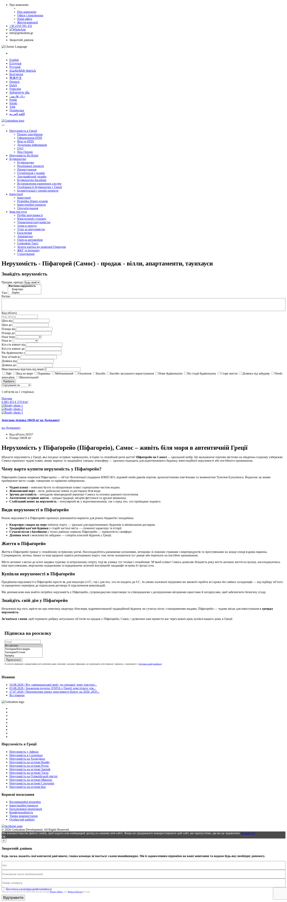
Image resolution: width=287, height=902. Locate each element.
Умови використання (23, 816)
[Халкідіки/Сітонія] (23, 652)
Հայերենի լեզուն (22, 70)
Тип (4, 292)
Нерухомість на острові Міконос (30, 779)
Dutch (13, 85)
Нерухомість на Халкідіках (27, 758)
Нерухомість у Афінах (24, 751)
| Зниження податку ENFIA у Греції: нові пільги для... (52, 688)
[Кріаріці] (23, 655)
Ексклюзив (24, 232)
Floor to (6, 340)
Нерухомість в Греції (23, 130)
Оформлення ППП (29, 137)
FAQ (20, 148)
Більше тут (248, 833)
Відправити (13, 897)
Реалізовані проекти (30, 166)
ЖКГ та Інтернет (28, 250)
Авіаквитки (25, 236)
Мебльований (64, 373)
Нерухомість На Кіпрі (23, 155)
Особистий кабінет (22, 819)
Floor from (8, 337)
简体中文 (15, 78)
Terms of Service (75, 891)
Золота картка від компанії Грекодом (41, 247)
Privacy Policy (56, 891)
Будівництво (17, 159)
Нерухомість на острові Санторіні (31, 783)
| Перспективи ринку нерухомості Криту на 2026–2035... (54, 691)
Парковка (44, 373)
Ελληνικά (15, 63)
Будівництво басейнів (31, 180)
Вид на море (24, 373)
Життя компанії (27, 22)
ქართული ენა (19, 92)
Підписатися (13, 659)
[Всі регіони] (23, 645)
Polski (13, 99)
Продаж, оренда (12, 282)
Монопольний (28, 377)
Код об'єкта (9, 313)
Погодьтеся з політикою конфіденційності (29, 888)
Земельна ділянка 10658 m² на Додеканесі (30, 420)
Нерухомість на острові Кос (27, 786)
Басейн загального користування (132, 373)
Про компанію (26, 11)
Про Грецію (25, 152)
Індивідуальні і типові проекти (37, 190)
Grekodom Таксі (27, 243)
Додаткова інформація (32, 145)
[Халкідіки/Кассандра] (23, 649)
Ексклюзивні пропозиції (25, 809)
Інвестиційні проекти (31, 204)
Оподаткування (27, 208)
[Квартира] (24, 289)
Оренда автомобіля (30, 239)
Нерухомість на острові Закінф (29, 769)
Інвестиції (16, 194)
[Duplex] (24, 292)
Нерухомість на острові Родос (29, 765)
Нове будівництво (171, 373)
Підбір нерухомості (30, 215)
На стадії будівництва (201, 373)
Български (16, 74)
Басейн (100, 373)
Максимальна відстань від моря (23, 369)
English (14, 60)
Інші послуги (18, 211)
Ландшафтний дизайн (31, 176)
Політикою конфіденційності (150, 664)
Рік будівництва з (13, 352)
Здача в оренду (27, 225)
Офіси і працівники (30, 15)
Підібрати (8, 381)
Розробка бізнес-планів (32, 201)
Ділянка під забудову (256, 373)
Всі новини (17, 695)
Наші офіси (24, 19)
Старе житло (229, 373)
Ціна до (7, 324)
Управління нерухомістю (33, 222)
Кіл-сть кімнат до (13, 348)
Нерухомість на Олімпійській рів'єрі (33, 776)
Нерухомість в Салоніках (26, 755)
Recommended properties (25, 802)
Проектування (26, 169)
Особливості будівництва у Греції (39, 187)
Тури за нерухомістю (31, 229)
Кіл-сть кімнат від (13, 344)
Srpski (13, 103)
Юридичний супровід (31, 218)
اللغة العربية (17, 114)
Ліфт (8, 373)
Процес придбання (29, 134)
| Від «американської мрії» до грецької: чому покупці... (53, 684)
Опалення (84, 373)
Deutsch (14, 81)
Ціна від (7, 320)
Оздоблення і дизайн (31, 173)
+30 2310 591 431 (20, 26)
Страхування (25, 254)
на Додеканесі (11, 427)
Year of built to (11, 356)
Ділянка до (9, 365)
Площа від (8, 329)
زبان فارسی (17, 96)
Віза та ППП (25, 141)
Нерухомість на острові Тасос (29, 772)
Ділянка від (9, 361)
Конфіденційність (21, 812)
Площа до (8, 333)
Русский (14, 67)
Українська (16, 110)
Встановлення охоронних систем (39, 183)
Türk (12, 106)
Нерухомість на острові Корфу (29, 762)
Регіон (6, 296)
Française (15, 88)
